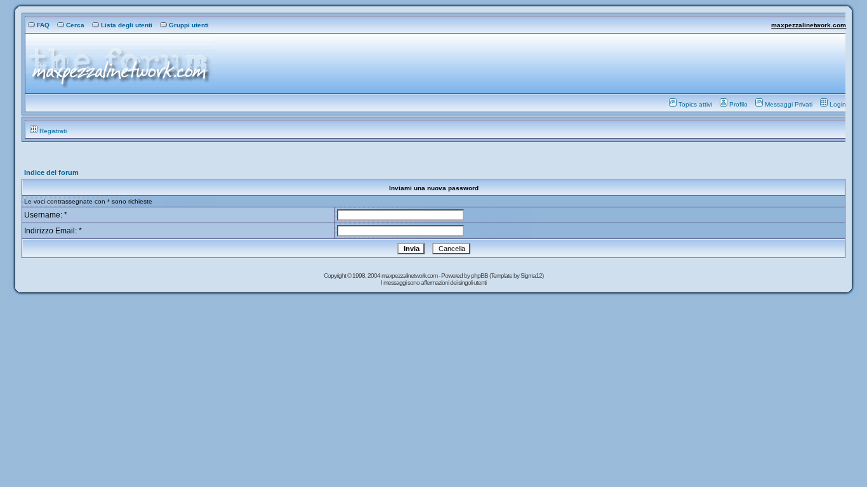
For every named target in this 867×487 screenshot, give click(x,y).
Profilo (738, 104)
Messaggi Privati (788, 104)
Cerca (75, 25)
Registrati (53, 130)
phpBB (480, 275)
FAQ (43, 25)
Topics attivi (695, 104)
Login (838, 104)
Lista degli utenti (126, 25)
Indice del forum (51, 172)
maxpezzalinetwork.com (808, 25)
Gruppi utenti (189, 25)
